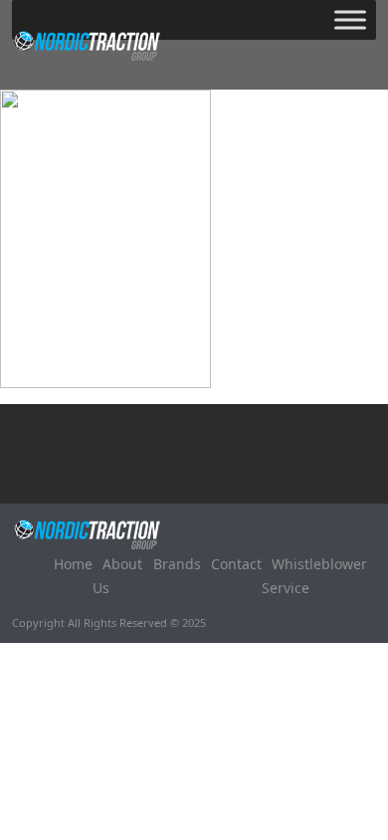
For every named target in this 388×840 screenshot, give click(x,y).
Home (73, 563)
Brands (177, 563)
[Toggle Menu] (350, 19)
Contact (236, 563)
